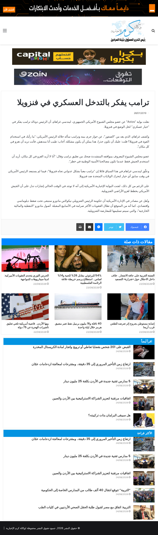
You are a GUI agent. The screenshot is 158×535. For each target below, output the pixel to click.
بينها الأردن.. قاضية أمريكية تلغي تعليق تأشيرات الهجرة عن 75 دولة (28, 325)
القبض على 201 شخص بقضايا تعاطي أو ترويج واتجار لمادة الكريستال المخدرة (81, 347)
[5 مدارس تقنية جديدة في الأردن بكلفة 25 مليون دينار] (144, 386)
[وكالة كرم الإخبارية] (127, 30)
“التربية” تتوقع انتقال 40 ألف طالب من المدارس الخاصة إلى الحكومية (85, 490)
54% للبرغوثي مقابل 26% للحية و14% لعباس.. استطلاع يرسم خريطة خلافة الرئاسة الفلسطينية (80, 279)
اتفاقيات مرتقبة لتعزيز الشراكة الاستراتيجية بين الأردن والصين (91, 398)
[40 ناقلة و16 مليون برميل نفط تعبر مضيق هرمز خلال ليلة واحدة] (78, 306)
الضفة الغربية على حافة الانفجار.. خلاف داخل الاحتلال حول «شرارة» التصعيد (133, 277)
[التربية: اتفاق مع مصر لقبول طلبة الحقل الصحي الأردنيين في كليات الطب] (144, 512)
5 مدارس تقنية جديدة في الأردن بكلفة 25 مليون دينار (96, 381)
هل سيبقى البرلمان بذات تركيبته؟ (109, 415)
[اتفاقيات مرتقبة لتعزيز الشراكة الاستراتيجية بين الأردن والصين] (144, 403)
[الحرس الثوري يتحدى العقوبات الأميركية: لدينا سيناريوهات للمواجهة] (25, 258)
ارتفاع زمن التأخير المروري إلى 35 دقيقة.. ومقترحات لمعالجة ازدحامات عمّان (81, 364)
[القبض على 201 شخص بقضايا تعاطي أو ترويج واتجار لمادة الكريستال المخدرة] (144, 352)
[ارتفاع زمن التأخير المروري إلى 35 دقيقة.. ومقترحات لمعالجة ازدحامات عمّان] (144, 369)
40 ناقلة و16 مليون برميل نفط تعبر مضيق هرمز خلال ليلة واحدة (78, 325)
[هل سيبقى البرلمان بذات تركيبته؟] (144, 420)
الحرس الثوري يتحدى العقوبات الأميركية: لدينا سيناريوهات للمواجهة (26, 277)
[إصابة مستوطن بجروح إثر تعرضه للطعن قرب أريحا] (131, 306)
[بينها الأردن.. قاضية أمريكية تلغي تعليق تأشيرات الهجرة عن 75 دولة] (25, 306)
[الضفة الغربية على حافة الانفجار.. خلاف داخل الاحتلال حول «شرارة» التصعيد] (131, 258)
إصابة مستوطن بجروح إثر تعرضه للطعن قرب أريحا (132, 325)
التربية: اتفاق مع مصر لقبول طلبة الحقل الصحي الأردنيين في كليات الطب (84, 507)
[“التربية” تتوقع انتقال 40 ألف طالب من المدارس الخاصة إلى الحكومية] (144, 495)
